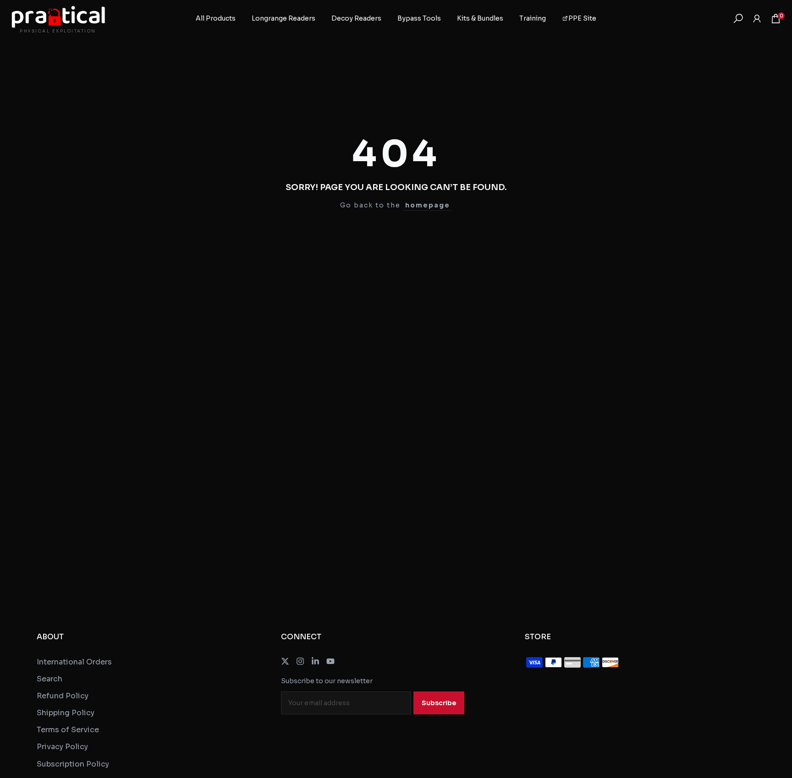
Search (49, 679)
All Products (216, 18)
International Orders (74, 662)
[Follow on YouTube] (330, 661)
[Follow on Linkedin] (315, 661)
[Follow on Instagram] (300, 661)
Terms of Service (68, 729)
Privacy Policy (62, 746)
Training (532, 18)
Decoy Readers (356, 18)
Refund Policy (62, 696)
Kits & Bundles (480, 18)
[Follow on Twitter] (285, 661)
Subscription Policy (73, 764)
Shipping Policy (65, 713)
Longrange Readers (283, 18)
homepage (427, 205)
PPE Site (582, 18)
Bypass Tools (419, 18)
